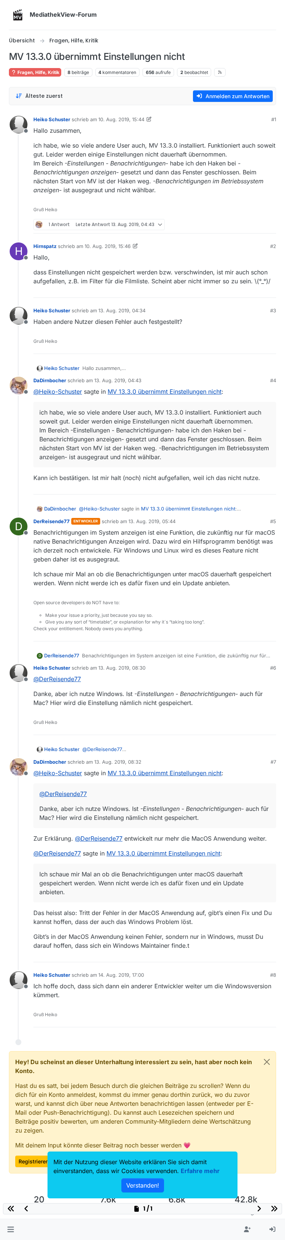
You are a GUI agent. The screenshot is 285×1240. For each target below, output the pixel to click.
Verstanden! (142, 1185)
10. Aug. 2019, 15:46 (108, 246)
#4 (273, 380)
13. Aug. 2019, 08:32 (117, 762)
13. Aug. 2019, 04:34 (121, 310)
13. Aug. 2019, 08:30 (121, 668)
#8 (273, 975)
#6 (273, 668)
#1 (273, 119)
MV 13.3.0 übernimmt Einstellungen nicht (165, 391)
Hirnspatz (44, 246)
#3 (273, 310)
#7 (273, 762)
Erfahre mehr (200, 1171)
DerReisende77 (51, 521)
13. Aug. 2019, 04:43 (117, 380)
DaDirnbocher (49, 380)
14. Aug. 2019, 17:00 (121, 975)
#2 (273, 246)
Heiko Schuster (51, 119)
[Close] (267, 1061)
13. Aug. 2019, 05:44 (152, 521)
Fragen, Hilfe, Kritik (37, 72)
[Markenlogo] (18, 15)
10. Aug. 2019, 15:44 (121, 119)
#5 (273, 521)
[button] (10, 1229)
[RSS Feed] (220, 72)
